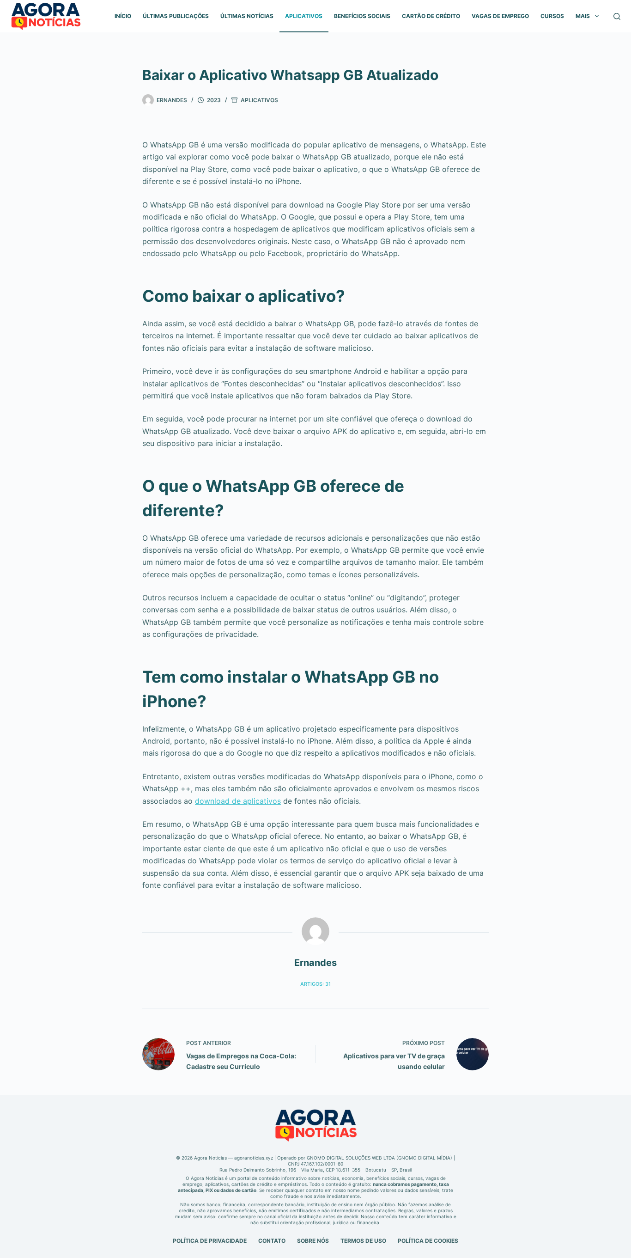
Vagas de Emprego (500, 15)
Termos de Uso (363, 1240)
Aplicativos (303, 15)
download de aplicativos (238, 801)
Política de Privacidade (210, 1240)
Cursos (552, 15)
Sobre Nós (313, 1240)
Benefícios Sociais (362, 15)
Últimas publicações (176, 15)
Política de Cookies (428, 1240)
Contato (271, 1240)
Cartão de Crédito (431, 15)
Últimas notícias (246, 15)
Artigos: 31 (315, 984)
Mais (583, 15)
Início (123, 15)
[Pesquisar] (616, 16)
